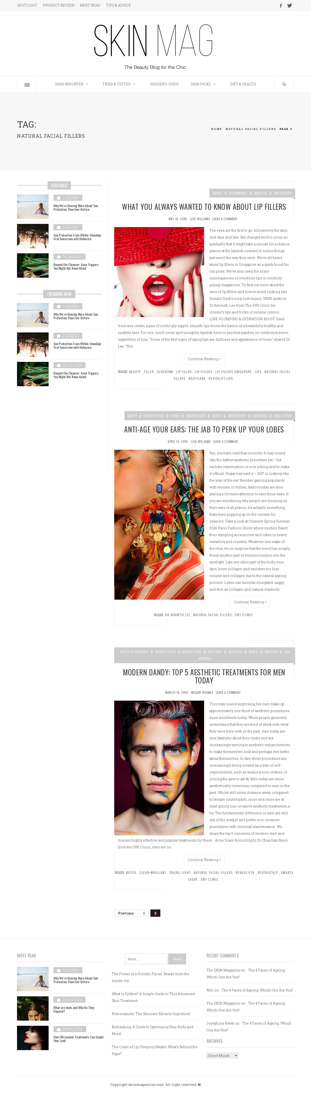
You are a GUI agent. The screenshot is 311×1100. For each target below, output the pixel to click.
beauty (135, 371)
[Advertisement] (59, 432)
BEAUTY (217, 192)
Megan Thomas (202, 692)
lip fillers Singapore (234, 371)
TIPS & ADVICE (118, 5)
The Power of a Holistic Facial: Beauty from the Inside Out (150, 977)
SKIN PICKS (201, 84)
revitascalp (268, 872)
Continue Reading (203, 359)
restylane (197, 378)
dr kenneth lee (177, 614)
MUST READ (90, 5)
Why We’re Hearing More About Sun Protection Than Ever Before (75, 207)
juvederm (165, 371)
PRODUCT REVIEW (58, 5)
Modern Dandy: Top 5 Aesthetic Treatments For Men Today (204, 676)
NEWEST (216, 415)
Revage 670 (245, 872)
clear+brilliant (152, 872)
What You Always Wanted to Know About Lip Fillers (204, 206)
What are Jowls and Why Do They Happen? (73, 1009)
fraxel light (180, 872)
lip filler (184, 371)
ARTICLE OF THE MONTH (134, 651)
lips (258, 371)
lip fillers (203, 371)
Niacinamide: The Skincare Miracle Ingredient (151, 1013)
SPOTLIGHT (27, 5)
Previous (126, 913)
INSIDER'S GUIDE (195, 415)
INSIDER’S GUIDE (164, 84)
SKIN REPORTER (69, 84)
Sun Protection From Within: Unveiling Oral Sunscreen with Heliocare (77, 236)
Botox (131, 872)
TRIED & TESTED (117, 84)
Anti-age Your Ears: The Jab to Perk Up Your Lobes (204, 429)
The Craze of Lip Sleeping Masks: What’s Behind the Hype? (155, 1050)
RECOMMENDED (238, 192)
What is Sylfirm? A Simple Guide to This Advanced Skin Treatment (153, 997)
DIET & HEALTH (243, 84)
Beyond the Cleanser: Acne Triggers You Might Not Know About (76, 266)
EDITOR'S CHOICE (154, 415)
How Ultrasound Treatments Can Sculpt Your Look (78, 1038)
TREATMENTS (259, 415)
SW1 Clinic (244, 614)
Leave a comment (224, 218)
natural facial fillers (212, 614)
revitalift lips (221, 378)
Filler (149, 371)
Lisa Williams (200, 218)
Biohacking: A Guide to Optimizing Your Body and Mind (152, 1030)
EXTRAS (175, 415)
